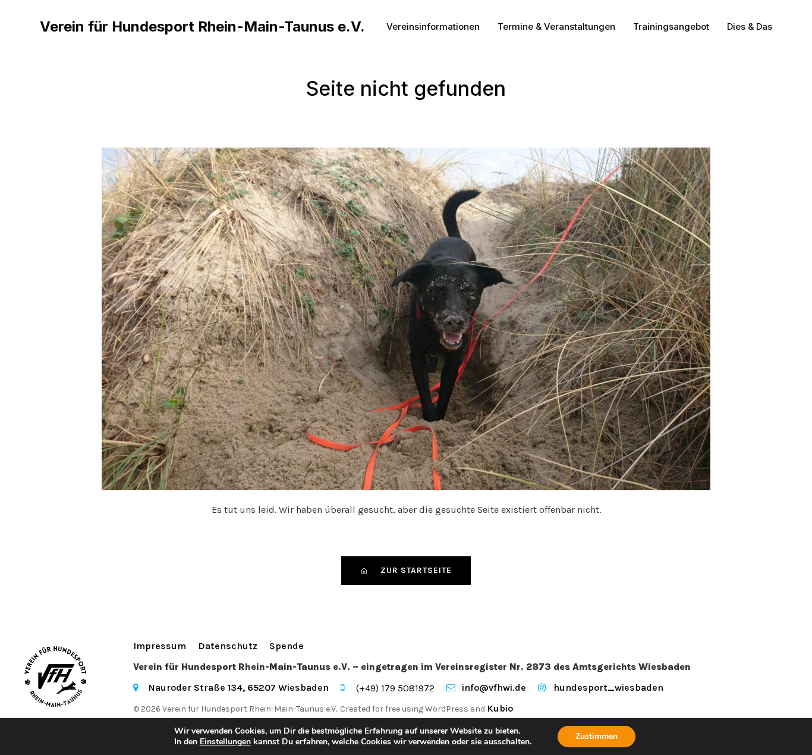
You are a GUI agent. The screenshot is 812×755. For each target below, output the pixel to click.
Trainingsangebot (671, 26)
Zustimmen (596, 736)
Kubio (500, 708)
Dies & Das (749, 26)
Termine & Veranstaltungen (556, 26)
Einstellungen (225, 742)
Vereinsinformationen (433, 26)
